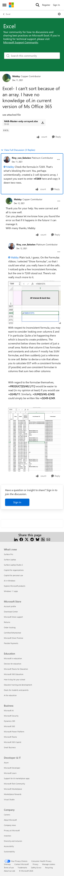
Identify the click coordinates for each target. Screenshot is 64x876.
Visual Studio (9, 799)
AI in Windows (9, 580)
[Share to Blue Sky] (37, 539)
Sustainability (9, 851)
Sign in (17, 502)
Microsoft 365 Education (13, 674)
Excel (8, 14)
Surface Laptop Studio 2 (13, 565)
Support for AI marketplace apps (17, 778)
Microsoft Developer (12, 768)
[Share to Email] (48, 539)
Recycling (49, 867)
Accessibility (9, 846)
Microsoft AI (9, 710)
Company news (10, 825)
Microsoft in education (13, 658)
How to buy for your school (14, 679)
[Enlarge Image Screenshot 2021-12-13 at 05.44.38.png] (34, 302)
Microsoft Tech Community (14, 783)
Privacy (35, 864)
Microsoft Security (11, 716)
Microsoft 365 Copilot (12, 742)
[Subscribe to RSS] (43, 539)
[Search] (38, 5)
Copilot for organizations (14, 570)
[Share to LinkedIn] (16, 539)
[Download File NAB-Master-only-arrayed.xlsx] (43, 122)
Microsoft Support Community (20, 42)
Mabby (16, 76)
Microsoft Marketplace (13, 789)
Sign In (56, 4)
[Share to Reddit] (32, 539)
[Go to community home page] (11, 4)
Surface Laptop (10, 559)
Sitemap (7, 864)
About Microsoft (10, 820)
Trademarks (22, 867)
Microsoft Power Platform (14, 731)
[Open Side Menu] (4, 4)
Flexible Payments (11, 643)
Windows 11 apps (11, 591)
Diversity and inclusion (13, 841)
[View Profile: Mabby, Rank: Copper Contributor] (6, 78)
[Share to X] (26, 539)
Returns (7, 622)
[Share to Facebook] (21, 539)
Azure (6, 762)
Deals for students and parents (16, 690)
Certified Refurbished (12, 632)
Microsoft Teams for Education (16, 669)
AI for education (10, 695)
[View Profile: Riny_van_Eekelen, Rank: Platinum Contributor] (7, 159)
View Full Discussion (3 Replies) (19, 149)
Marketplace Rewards (12, 794)
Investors (7, 835)
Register (46, 4)
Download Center (11, 611)
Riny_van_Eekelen (21, 157)
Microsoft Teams (10, 737)
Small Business (10, 747)
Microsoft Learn (10, 773)
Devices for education (12, 663)
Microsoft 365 (9, 726)
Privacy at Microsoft (12, 830)
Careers (7, 814)
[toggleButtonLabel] (59, 14)
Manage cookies (48, 864)
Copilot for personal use (13, 575)
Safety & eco (36, 867)
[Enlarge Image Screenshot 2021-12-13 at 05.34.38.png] (34, 439)
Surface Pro (8, 554)
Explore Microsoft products (14, 586)
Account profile (10, 606)
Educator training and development (18, 685)
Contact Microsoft (21, 864)
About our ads (9, 871)
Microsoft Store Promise (13, 638)
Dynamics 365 (9, 721)
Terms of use (9, 867)
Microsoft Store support (13, 617)
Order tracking (9, 627)
